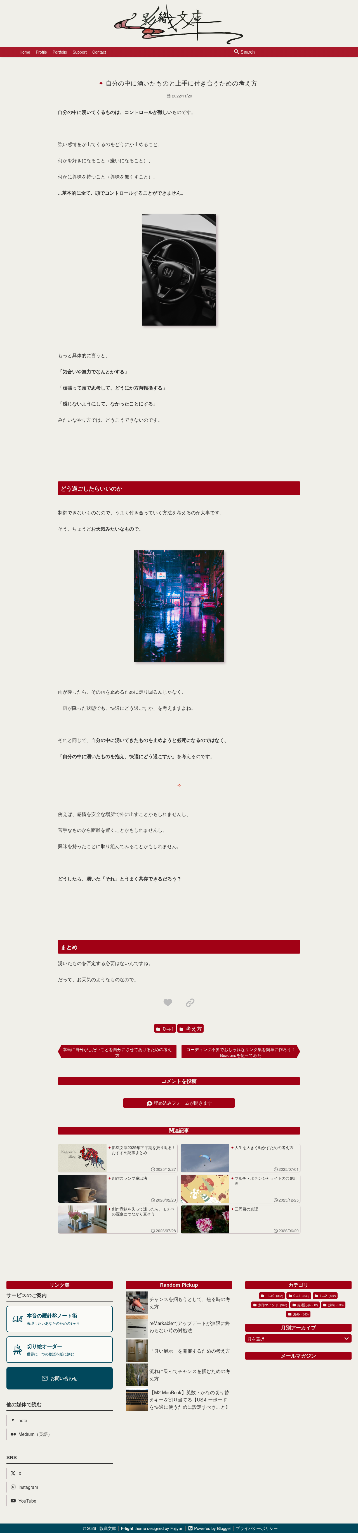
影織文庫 (107, 1528)
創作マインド (272, 1304)
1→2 (327, 1295)
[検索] (237, 52)
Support (80, 52)
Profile (41, 52)
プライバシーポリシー (257, 1528)
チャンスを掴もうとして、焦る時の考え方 (189, 1302)
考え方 (193, 1028)
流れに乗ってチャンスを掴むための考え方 (189, 1374)
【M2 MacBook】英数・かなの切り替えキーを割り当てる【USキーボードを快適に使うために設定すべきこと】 (189, 1399)
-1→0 (274, 1295)
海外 (300, 1314)
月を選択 (256, 1338)
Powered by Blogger (212, 1528)
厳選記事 (307, 1304)
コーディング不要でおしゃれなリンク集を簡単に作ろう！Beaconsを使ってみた (240, 1052)
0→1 (167, 1028)
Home (25, 52)
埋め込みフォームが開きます (183, 1103)
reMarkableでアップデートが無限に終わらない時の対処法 (189, 1326)
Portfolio (60, 52)
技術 (335, 1304)
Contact (99, 52)
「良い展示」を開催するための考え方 (189, 1350)
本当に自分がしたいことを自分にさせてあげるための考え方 (117, 1052)
